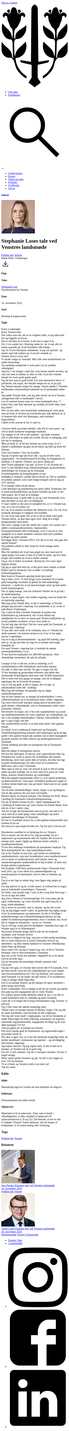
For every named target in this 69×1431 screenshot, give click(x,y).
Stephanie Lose (9, 286)
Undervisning (15, 173)
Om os (11, 188)
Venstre (18, 255)
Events (11, 176)
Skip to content (9, 2)
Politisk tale (7, 255)
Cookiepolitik (15, 1243)
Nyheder (12, 182)
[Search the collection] (34, 164)
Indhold (5, 195)
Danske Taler (15, 1240)
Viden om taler (16, 179)
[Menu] (2, 168)
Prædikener (14, 95)
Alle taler (13, 92)
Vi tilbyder (13, 185)
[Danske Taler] (34, 86)
